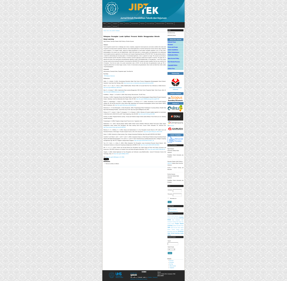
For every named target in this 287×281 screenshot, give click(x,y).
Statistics (142, 23)
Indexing (115, 26)
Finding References (174, 211)
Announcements (134, 23)
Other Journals (173, 265)
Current (121, 23)
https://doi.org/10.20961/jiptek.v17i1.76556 (115, 157)
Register (181, 2)
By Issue (171, 260)
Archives (127, 23)
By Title (171, 264)
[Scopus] (175, 98)
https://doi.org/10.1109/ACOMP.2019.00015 (150, 144)
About (109, 23)
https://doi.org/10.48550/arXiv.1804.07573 (113, 87)
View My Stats (133, 273)
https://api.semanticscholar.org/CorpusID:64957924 (115, 127)
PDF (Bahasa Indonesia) (109, 75)
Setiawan (118, 30)
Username (170, 189)
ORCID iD (169, 163)
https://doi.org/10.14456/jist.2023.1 (121, 153)
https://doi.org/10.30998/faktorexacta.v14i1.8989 (114, 91)
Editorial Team (170, 23)
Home (104, 23)
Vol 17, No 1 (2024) (111, 30)
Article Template (107, 26)
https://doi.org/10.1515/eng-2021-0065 (146, 114)
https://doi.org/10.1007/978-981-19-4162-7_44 (144, 140)
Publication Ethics (160, 23)
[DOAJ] (175, 116)
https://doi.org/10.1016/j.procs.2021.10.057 (153, 131)
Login (177, 2)
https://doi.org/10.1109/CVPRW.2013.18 (156, 149)
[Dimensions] (175, 108)
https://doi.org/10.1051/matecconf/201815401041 (125, 105)
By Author (172, 262)
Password (170, 194)
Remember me (173, 198)
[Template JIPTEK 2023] (175, 140)
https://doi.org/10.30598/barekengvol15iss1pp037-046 (147, 99)
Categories (115, 23)
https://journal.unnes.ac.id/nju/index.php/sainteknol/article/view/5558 (138, 83)
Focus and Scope (150, 23)
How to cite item (173, 209)
